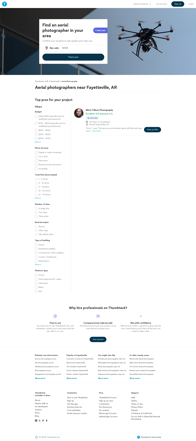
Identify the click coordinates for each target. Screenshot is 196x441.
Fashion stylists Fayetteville (77, 374)
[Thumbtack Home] (4, 4)
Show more (40, 378)
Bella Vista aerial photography (141, 363)
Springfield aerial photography (142, 374)
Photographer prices (43, 370)
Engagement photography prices (48, 374)
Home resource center (77, 413)
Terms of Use (137, 404)
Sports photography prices (45, 359)
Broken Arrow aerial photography (142, 370)
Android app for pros (108, 416)
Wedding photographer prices (47, 367)
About (37, 400)
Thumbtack (39, 81)
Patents (134, 410)
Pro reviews (104, 410)
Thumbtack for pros (108, 397)
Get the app (72, 404)
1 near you (100, 30)
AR (47, 81)
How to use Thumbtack (77, 397)
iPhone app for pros (108, 413)
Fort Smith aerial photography (141, 367)
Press (37, 413)
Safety (134, 401)
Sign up (70, 401)
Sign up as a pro (106, 401)
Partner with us (41, 403)
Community (104, 404)
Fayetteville (55, 81)
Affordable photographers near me (111, 363)
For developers (41, 406)
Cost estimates (74, 410)
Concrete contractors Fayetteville (80, 359)
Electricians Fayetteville (76, 363)
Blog (37, 416)
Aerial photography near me (109, 367)
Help (133, 397)
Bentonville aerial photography (142, 359)
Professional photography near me (111, 359)
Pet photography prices (44, 363)
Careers (38, 410)
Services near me (74, 407)
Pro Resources (105, 407)
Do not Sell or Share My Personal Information (145, 417)
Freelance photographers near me (111, 374)
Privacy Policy (137, 407)
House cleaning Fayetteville (77, 370)
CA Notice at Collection (141, 413)
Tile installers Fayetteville (76, 367)
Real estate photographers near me (112, 370)
